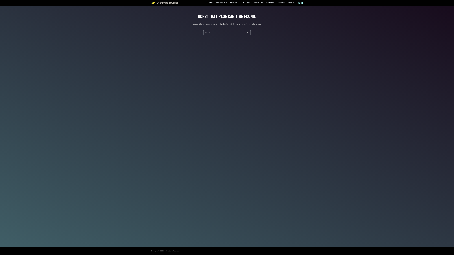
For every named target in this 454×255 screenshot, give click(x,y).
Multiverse (270, 3)
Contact (291, 3)
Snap (242, 3)
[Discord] (299, 3)
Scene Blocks (258, 3)
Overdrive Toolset (167, 3)
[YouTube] (302, 3)
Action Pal (234, 3)
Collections (281, 3)
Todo (249, 3)
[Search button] (248, 32)
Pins (211, 3)
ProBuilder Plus (221, 3)
